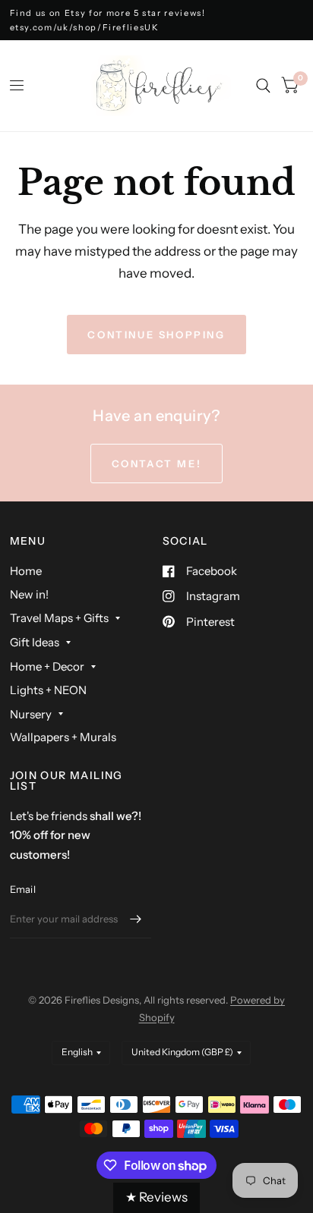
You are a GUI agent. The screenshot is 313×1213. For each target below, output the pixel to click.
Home (26, 571)
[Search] (263, 85)
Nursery (31, 714)
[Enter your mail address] (136, 918)
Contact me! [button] (157, 463)
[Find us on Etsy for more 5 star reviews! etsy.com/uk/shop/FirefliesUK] (157, 20)
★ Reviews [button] (156, 1197)
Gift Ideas (34, 642)
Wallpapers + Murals (63, 737)
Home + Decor (47, 666)
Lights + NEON (48, 690)
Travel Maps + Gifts (59, 618)
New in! (29, 594)
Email (23, 889)
